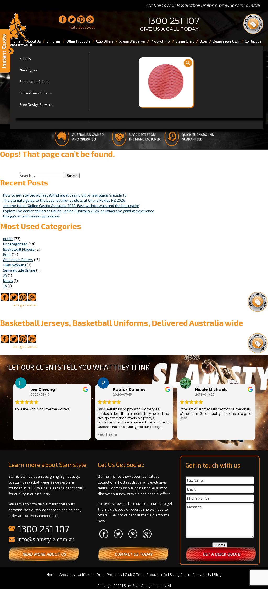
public (8, 238)
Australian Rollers (18, 259)
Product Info (157, 574)
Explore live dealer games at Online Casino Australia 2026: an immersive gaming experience (78, 211)
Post (7, 254)
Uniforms (85, 574)
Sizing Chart (179, 574)
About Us (67, 574)
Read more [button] (107, 434)
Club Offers (134, 574)
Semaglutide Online (19, 270)
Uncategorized (15, 244)
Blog (217, 574)
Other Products (109, 574)
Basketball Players (19, 249)
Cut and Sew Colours (36, 93)
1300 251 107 (173, 20)
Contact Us (201, 574)
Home (52, 574)
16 (5, 286)
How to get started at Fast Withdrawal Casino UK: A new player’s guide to (64, 195)
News (8, 280)
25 (5, 275)
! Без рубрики (14, 265)
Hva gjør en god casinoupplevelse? (32, 216)
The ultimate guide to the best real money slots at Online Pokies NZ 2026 (64, 200)
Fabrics (25, 58)
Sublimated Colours (35, 81)
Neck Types (28, 70)
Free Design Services (36, 105)
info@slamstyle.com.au (46, 539)
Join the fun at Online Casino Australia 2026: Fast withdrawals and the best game (71, 205)
